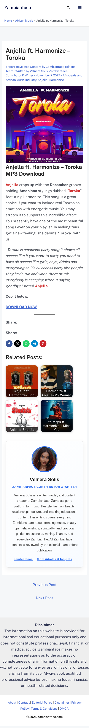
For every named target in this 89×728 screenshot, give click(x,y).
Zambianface (17, 7)
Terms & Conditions (44, 708)
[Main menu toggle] (80, 8)
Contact (24, 702)
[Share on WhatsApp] (26, 343)
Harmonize (56, 80)
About (12, 702)
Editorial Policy (42, 702)
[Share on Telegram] (34, 343)
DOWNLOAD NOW (21, 307)
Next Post (44, 598)
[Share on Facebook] (9, 343)
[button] (68, 7)
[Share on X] (17, 343)
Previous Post (45, 585)
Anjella (43, 80)
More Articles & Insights (54, 559)
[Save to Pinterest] (43, 343)
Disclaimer (61, 702)
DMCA (64, 708)
